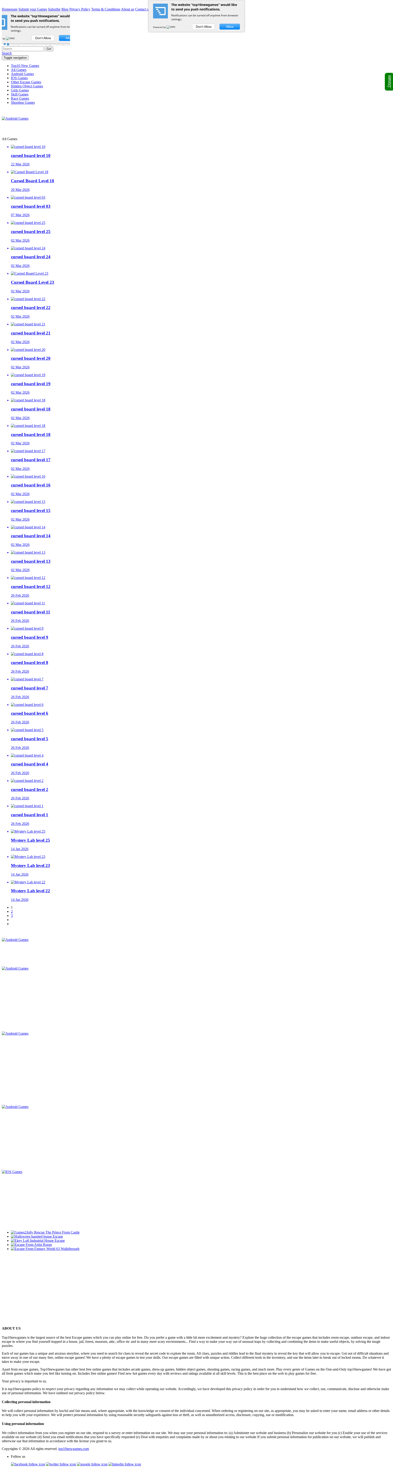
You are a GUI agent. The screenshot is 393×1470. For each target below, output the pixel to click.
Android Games (22, 74)
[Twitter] (61, 1464)
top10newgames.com (73, 1449)
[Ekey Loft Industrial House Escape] (38, 1240)
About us (127, 9)
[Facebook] (28, 1464)
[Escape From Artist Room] (31, 1245)
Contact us (142, 9)
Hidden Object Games (27, 86)
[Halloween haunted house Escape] (37, 1236)
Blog (64, 9)
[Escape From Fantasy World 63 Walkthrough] (45, 1249)
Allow (230, 26)
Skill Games (19, 94)
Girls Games (20, 90)
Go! (49, 49)
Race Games (20, 98)
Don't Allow (204, 26)
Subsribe (54, 9)
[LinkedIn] (124, 1464)
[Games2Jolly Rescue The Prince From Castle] (45, 1232)
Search (7, 53)
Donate (389, 81)
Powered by (159, 27)
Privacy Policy (79, 9)
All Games (18, 70)
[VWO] (171, 27)
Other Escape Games (26, 82)
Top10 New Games (25, 66)
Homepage (10, 9)
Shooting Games (23, 102)
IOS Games (19, 78)
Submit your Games (32, 9)
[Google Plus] (92, 1464)
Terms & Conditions (105, 9)
